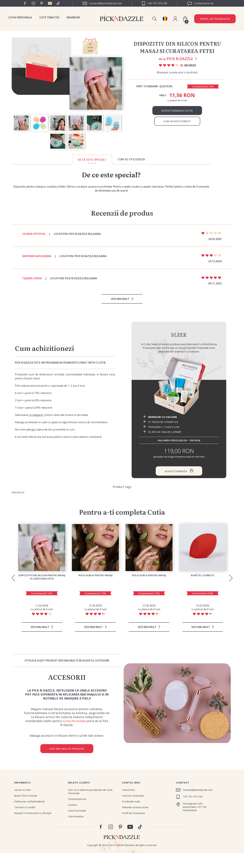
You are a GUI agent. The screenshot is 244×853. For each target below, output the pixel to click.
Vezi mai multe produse (66, 748)
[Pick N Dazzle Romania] (165, 18)
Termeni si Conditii (24, 807)
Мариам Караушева (36, 256)
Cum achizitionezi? (177, 121)
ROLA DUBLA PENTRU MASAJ (95, 575)
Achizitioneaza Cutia (177, 110)
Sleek (179, 334)
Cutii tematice (49, 17)
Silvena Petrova (33, 234)
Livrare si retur (22, 789)
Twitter (58, 3)
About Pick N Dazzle (25, 795)
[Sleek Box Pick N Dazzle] (179, 385)
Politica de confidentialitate (29, 801)
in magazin (36, 415)
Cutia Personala (20, 17)
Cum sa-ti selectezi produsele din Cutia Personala (90, 791)
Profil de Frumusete (215, 18)
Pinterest (42, 3)
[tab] (92, 159)
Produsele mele (131, 801)
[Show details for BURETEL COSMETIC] (202, 547)
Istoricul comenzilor (133, 795)
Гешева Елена (32, 278)
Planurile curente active (135, 807)
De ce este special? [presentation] (92, 159)
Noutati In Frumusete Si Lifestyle (32, 813)
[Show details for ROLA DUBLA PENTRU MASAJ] (95, 547)
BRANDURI (73, 17)
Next (231, 578)
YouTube (50, 3)
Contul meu (128, 789)
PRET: (163, 95)
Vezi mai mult (120, 299)
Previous (13, 578)
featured (16, 492)
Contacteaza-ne (77, 799)
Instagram (33, 3)
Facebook (25, 3)
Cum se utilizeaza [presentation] (131, 159)
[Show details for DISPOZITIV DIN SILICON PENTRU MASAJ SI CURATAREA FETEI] (41, 547)
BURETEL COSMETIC (202, 575)
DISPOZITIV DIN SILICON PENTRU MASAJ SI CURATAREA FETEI (41, 577)
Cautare (72, 804)
